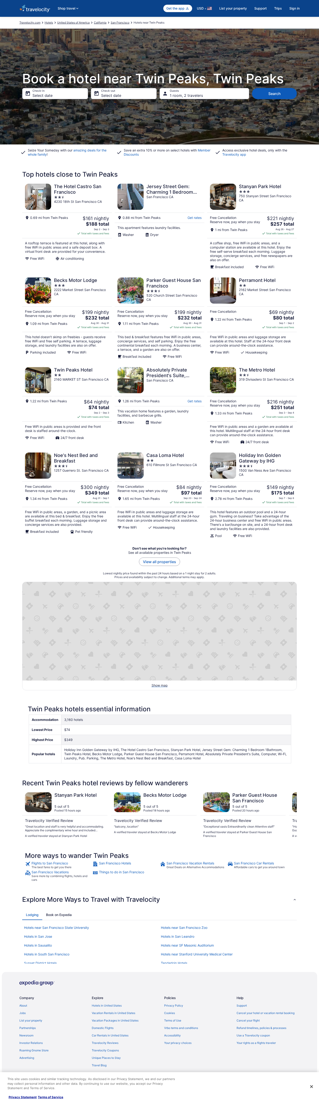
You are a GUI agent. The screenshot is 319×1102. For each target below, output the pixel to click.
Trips (278, 8)
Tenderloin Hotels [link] (174, 963)
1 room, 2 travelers (186, 95)
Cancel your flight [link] (248, 1020)
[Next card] (291, 815)
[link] (58, 865)
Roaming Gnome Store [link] (34, 1050)
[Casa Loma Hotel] (159, 495)
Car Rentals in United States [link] (110, 1035)
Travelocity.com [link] (29, 22)
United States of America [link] (73, 22)
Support (260, 8)
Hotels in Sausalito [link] (38, 945)
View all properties (159, 561)
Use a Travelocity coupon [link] (253, 1035)
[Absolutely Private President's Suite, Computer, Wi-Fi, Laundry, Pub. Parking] (159, 405)
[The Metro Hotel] (252, 405)
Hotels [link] (49, 22)
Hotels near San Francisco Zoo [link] (184, 928)
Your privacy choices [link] (177, 1043)
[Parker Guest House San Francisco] (159, 318)
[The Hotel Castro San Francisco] (67, 226)
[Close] (311, 1086)
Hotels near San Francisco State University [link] (56, 928)
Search (274, 93)
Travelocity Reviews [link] (105, 1043)
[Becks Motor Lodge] (67, 318)
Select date (42, 95)
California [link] (100, 22)
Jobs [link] (22, 1013)
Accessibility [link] (172, 1035)
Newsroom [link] (26, 1035)
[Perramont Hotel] (252, 318)
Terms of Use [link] (172, 1020)
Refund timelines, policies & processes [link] (261, 1028)
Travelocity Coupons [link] (105, 1050)
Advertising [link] (26, 1058)
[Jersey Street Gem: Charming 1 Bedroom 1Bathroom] (159, 226)
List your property (233, 8)
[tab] (32, 915)
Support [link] (242, 1005)
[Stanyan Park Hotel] (252, 226)
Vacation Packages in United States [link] (115, 1020)
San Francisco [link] (120, 22)
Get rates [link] (195, 218)
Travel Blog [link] (99, 1065)
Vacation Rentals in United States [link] (113, 1013)
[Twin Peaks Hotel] (67, 405)
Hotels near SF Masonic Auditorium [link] (187, 945)
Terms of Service (50, 1097)
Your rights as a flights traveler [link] (256, 1043)
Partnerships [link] (27, 1028)
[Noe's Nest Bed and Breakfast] (67, 495)
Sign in (294, 8)
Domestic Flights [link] (102, 1028)
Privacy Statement (23, 1097)
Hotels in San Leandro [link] (177, 936)
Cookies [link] (169, 1013)
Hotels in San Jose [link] (38, 936)
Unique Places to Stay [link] (106, 1058)
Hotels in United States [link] (107, 1005)
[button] (159, 899)
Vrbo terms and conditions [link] (181, 1028)
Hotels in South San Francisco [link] (46, 954)
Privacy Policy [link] (173, 1005)
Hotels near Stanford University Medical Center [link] (197, 954)
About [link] (23, 1005)
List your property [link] (30, 1020)
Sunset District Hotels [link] (40, 963)
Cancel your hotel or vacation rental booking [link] (265, 1013)
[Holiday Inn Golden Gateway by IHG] (252, 495)
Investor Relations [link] (31, 1043)
